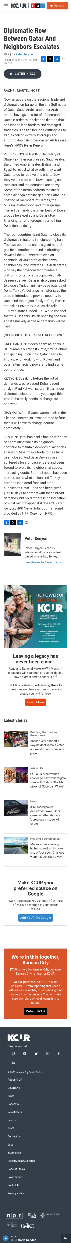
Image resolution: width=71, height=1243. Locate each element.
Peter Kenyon (24, 54)
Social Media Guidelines (22, 1161)
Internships (14, 1152)
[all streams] (66, 1238)
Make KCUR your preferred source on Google (35, 888)
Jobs (10, 1144)
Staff (11, 1128)
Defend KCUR (35, 1011)
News (33, 801)
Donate (59, 5)
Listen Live (14, 1087)
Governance (15, 1177)
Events (12, 1120)
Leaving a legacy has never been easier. (35, 659)
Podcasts (13, 1104)
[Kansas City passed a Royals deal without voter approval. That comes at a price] (16, 739)
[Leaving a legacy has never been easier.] (35, 616)
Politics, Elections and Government (44, 734)
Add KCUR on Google (35, 918)
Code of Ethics (16, 1169)
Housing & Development (45, 838)
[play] (5, 1238)
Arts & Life (36, 768)
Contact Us (14, 1136)
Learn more (35, 702)
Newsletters (15, 1112)
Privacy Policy (16, 1193)
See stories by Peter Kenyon (45, 562)
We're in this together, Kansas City (35, 959)
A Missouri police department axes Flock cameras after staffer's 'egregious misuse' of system (45, 815)
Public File (13, 1185)
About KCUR (15, 1079)
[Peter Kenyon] (12, 544)
